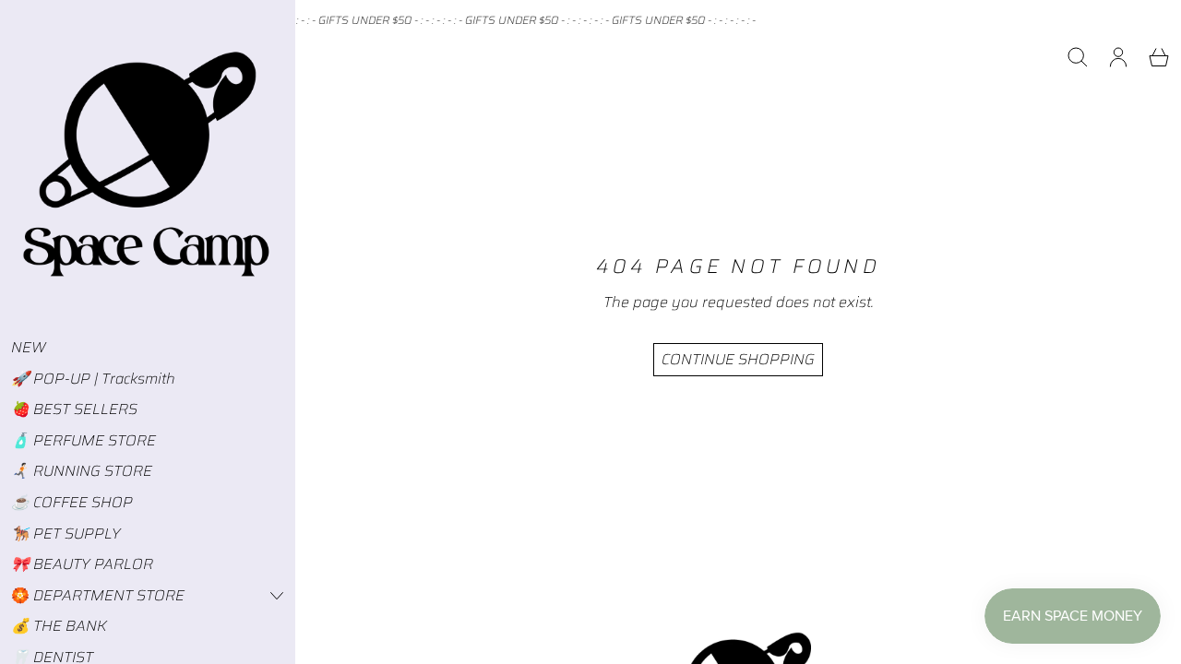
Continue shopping (738, 359)
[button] (1078, 57)
